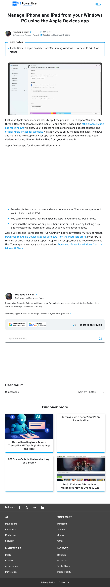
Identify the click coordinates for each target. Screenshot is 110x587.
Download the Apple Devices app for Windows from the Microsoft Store (45, 237)
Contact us (63, 582)
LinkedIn (42, 507)
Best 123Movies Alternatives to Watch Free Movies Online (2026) (80, 486)
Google (61, 535)
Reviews (61, 555)
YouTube (35, 507)
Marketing (10, 535)
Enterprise (10, 529)
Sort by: (82, 392)
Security (9, 541)
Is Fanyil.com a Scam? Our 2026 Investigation (81, 419)
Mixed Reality (64, 572)
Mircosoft (62, 524)
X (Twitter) (27, 507)
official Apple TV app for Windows (24, 132)
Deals (8, 555)
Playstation (11, 572)
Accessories (11, 566)
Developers (11, 524)
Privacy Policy (48, 582)
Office (60, 541)
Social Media (63, 566)
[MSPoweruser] (25, 3)
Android (61, 529)
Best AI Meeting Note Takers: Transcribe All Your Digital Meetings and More (29, 446)
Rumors (9, 560)
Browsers (62, 560)
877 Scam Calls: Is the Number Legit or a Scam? (29, 461)
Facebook (19, 507)
